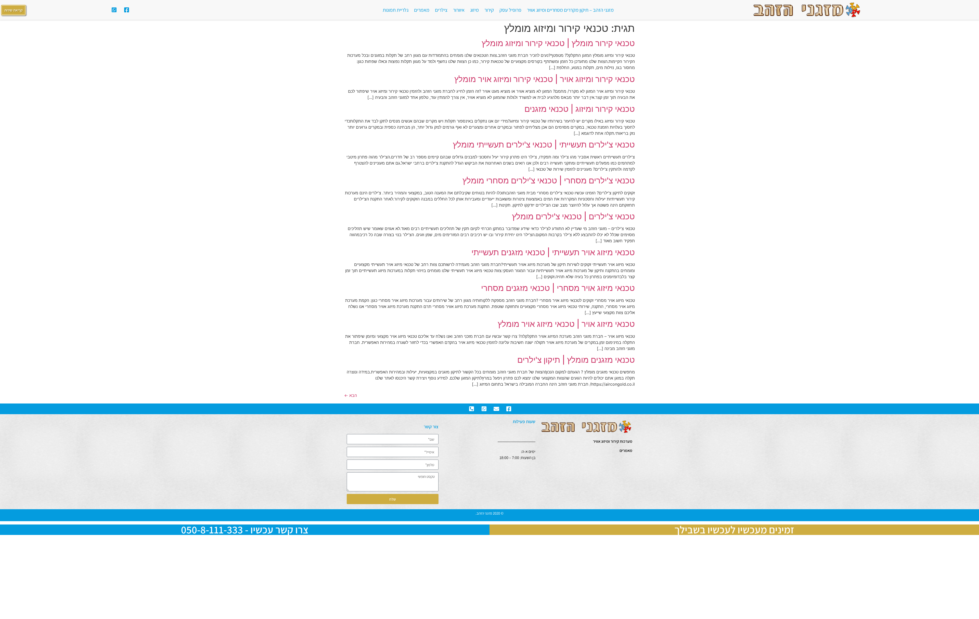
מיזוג (474, 10)
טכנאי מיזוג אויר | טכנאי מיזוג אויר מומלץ (566, 324)
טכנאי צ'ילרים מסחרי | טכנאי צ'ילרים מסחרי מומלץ (548, 180)
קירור (489, 10)
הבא (350, 395)
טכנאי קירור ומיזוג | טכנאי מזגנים (579, 109)
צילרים (441, 10)
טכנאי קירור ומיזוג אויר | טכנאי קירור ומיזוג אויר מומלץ (544, 79)
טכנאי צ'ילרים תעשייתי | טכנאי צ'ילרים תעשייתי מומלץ (544, 145)
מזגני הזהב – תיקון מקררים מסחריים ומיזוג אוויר (570, 10)
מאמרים (421, 10)
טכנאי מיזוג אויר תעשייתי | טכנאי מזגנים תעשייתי (553, 252)
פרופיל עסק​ (510, 10)
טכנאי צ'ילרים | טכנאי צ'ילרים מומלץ (573, 216)
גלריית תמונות (395, 10)
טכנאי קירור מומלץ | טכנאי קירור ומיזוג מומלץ (558, 43)
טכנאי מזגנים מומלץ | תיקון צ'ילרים (576, 360)
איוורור (459, 10)
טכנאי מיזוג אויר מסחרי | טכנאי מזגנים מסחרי (558, 288)
